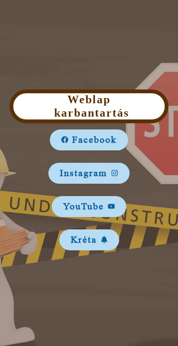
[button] (89, 139)
